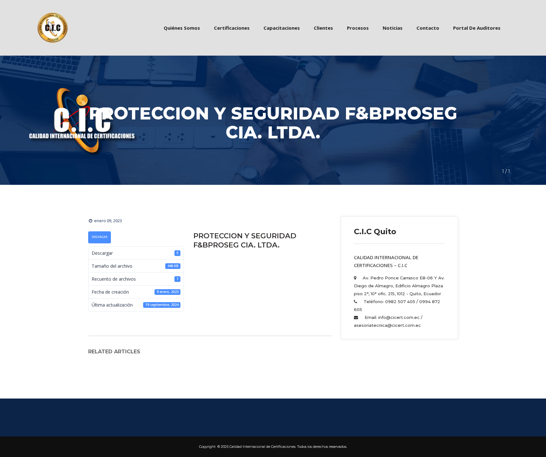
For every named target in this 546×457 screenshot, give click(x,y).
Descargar (99, 237)
